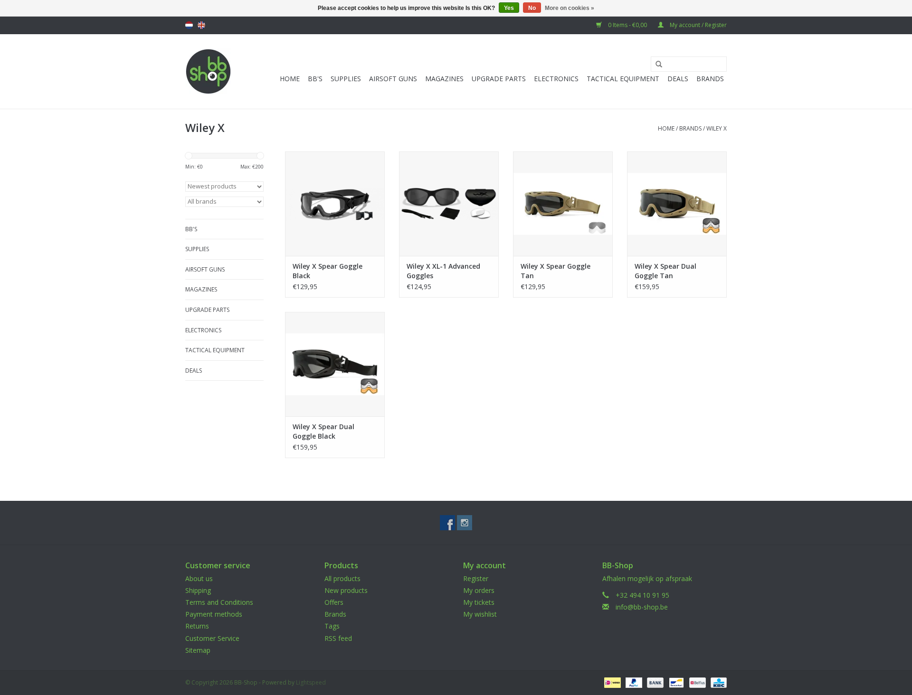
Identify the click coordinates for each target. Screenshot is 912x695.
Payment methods (213, 614)
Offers (333, 602)
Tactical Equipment (623, 78)
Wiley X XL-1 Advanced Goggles (443, 271)
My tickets (478, 602)
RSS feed (338, 638)
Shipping (198, 590)
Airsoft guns (393, 78)
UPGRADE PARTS (499, 78)
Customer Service (212, 638)
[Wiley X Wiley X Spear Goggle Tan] (563, 203)
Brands (710, 78)
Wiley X (716, 128)
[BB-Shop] (208, 71)
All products (342, 578)
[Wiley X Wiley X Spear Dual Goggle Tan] (677, 203)
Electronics (556, 78)
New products (346, 590)
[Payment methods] (611, 682)
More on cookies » (569, 8)
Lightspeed (311, 682)
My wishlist (480, 614)
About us (199, 578)
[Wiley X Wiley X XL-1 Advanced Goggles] (449, 203)
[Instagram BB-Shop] (464, 522)
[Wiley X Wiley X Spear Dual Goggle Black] (335, 364)
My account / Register (697, 25)
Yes (509, 8)
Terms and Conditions (219, 602)
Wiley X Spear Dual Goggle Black (323, 431)
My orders (478, 590)
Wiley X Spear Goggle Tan (555, 271)
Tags (332, 625)
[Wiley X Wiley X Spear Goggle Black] (335, 203)
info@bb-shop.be (642, 606)
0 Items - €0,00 (627, 25)
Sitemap (197, 650)
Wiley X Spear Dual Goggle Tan (665, 271)
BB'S (315, 78)
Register (475, 578)
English (201, 25)
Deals (677, 78)
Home (290, 78)
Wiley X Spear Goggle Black (327, 271)
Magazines (444, 78)
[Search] (655, 64)
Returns (197, 625)
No (532, 8)
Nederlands (189, 25)
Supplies (346, 78)
